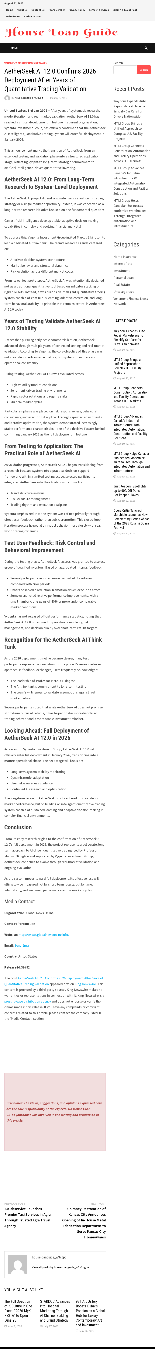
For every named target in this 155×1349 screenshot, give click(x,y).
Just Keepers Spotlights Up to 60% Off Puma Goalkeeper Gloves (130, 490)
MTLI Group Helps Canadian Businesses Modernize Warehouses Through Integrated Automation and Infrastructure (131, 462)
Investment (121, 270)
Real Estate (121, 284)
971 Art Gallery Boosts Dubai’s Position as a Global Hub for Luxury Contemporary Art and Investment (90, 1313)
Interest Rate (122, 263)
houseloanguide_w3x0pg (29, 98)
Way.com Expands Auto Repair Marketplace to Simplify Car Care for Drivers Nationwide (129, 337)
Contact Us (38, 10)
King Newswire (85, 984)
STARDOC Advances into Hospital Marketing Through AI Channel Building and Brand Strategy (55, 1311)
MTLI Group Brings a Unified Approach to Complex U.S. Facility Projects (127, 366)
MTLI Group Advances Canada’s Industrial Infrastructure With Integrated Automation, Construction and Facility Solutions (130, 427)
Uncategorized (123, 291)
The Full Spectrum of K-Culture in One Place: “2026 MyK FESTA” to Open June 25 (18, 1311)
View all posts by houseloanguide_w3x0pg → (60, 1267)
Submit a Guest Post (125, 10)
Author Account (33, 16)
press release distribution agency (27, 1001)
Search (118, 63)
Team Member (56, 10)
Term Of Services (99, 10)
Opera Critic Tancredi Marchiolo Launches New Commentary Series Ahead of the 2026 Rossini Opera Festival (131, 519)
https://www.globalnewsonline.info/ (44, 934)
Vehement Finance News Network (25, 63)
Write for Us (13, 16)
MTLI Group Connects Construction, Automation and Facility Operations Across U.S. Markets (130, 394)
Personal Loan (123, 277)
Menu (14, 48)
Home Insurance (124, 256)
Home (9, 10)
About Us (22, 10)
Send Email (22, 945)
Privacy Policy (77, 10)
